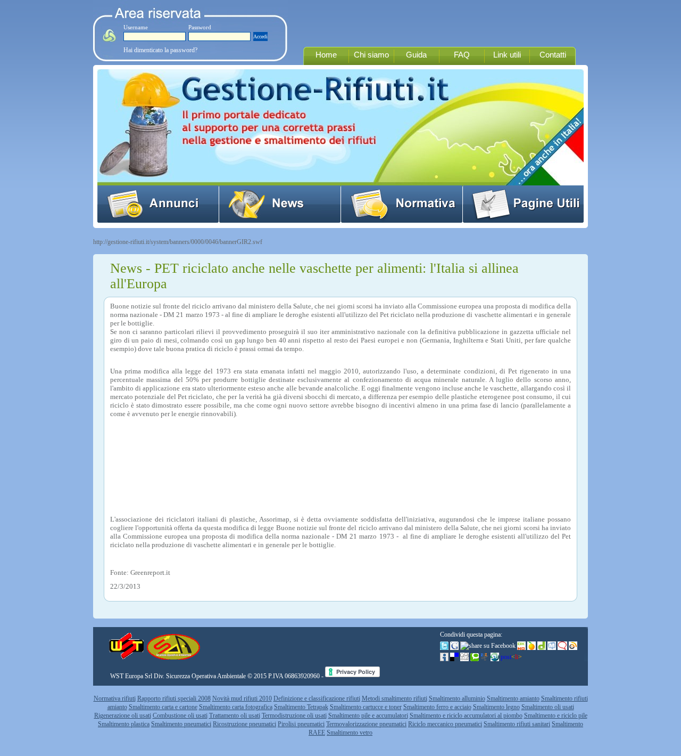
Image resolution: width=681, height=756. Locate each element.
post (511, 657)
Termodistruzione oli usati (294, 715)
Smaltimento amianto (513, 698)
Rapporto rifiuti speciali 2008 (174, 698)
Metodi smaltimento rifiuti (394, 698)
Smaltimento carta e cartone (163, 707)
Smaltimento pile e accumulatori (368, 715)
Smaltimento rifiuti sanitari (517, 724)
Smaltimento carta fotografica (235, 707)
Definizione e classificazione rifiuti (316, 698)
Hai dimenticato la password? (160, 50)
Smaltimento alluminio (457, 698)
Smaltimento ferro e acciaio (437, 707)
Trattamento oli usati (234, 715)
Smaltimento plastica (124, 724)
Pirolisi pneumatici (301, 724)
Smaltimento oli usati (547, 707)
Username (135, 27)
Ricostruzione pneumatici (244, 724)
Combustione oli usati (180, 715)
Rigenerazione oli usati (122, 715)
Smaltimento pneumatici (181, 724)
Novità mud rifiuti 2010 (242, 698)
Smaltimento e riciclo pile (555, 715)
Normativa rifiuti (115, 698)
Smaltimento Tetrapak (301, 707)
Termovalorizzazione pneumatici (366, 724)
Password (199, 27)
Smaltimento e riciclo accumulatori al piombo (466, 715)
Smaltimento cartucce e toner (366, 707)
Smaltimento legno (496, 707)
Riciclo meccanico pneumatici (445, 724)
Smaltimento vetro (349, 732)
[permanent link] (495, 657)
